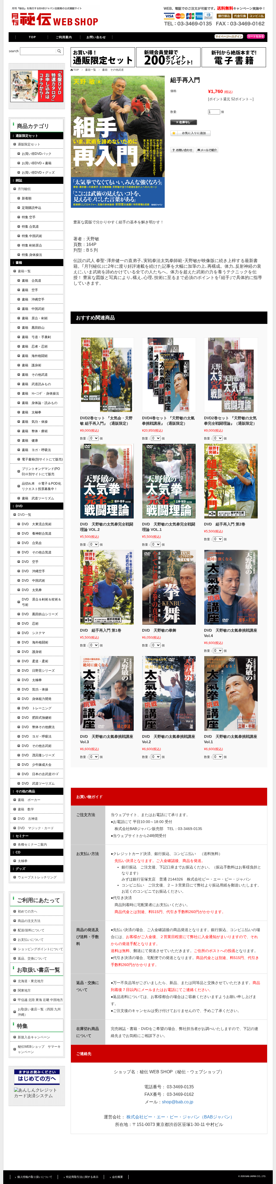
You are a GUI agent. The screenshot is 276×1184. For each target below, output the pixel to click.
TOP (32, 37)
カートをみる (256, 36)
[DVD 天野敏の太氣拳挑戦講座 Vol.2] (169, 693)
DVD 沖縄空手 (33, 571)
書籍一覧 (90, 69)
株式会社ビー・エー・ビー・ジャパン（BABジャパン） (180, 1117)
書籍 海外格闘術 (35, 356)
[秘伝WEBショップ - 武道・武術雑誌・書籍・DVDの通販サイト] (54, 25)
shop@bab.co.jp (177, 1102)
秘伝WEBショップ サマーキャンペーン (39, 1049)
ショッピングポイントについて (40, 949)
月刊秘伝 (24, 189)
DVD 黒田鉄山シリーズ (40, 614)
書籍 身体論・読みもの (39, 403)
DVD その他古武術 (36, 746)
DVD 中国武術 (33, 580)
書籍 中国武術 (33, 309)
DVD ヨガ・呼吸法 (36, 736)
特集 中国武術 (32, 236)
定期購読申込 (31, 208)
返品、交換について (32, 958)
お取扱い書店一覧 (38, 970)
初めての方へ (27, 911)
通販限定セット (29, 144)
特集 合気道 (30, 226)
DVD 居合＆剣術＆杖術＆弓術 (41, 602)
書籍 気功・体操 (35, 422)
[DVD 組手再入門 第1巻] (107, 587)
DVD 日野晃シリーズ (38, 671)
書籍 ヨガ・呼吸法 (36, 450)
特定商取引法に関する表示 (82, 1176)
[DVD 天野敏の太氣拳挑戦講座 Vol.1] (231, 693)
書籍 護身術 (31, 365)
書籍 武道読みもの (36, 384)
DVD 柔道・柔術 (35, 661)
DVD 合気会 (32, 543)
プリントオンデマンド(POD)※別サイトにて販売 (41, 471)
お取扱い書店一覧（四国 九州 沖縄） (39, 1012)
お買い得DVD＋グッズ (38, 172)
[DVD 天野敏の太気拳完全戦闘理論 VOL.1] (169, 481)
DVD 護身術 (32, 652)
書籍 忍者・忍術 (35, 346)
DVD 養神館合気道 (36, 533)
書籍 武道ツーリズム (38, 498)
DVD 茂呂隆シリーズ (38, 755)
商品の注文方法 (29, 921)
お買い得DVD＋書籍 (36, 163)
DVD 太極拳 (32, 680)
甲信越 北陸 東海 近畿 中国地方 (40, 1000)
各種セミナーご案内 (32, 844)
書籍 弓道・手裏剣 (36, 337)
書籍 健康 (30, 440)
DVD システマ (33, 633)
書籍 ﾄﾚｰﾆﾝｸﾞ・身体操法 (40, 393)
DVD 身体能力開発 (36, 699)
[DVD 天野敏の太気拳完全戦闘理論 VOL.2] (107, 481)
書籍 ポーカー (29, 800)
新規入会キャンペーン (34, 1037)
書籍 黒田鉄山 (33, 328)
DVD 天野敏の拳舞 (159, 630)
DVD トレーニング (36, 708)
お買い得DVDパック (36, 154)
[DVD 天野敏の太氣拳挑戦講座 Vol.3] (107, 693)
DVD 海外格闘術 (35, 642)
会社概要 (117, 1176)
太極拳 (22, 861)
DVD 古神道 (28, 819)
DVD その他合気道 (36, 552)
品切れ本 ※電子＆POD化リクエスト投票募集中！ (41, 486)
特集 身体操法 (32, 255)
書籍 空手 (30, 290)
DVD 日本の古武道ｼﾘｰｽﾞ (41, 774)
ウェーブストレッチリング (37, 877)
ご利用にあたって (38, 900)
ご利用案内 (64, 37)
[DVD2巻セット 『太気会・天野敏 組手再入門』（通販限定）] (107, 375)
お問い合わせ (96, 37)
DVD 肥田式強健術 (36, 718)
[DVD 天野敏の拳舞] (169, 587)
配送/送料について (31, 930)
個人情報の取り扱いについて (34, 1176)
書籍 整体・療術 (35, 431)
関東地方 (24, 990)
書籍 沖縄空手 (33, 299)
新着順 (27, 198)
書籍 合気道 (31, 280)
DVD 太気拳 (32, 590)
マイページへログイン (228, 36)
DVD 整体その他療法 (38, 727)
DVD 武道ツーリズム (38, 783)
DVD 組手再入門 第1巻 (100, 630)
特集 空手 (29, 217)
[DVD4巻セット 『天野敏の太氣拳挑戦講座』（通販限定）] (169, 375)
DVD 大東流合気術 (36, 524)
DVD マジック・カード (36, 828)
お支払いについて (31, 940)
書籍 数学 (26, 809)
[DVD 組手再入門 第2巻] (231, 481)
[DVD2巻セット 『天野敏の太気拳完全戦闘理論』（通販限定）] (231, 375)
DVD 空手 (30, 562)
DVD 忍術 (30, 623)
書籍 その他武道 (113, 69)
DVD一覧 (24, 515)
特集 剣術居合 (32, 245)
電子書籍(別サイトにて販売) (42, 459)
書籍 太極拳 (31, 412)
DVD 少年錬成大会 (36, 765)
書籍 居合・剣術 (35, 318)
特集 (22, 1026)
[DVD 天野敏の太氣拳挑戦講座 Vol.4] (231, 587)
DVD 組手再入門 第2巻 (224, 524)
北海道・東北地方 (31, 981)
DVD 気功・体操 (35, 689)
